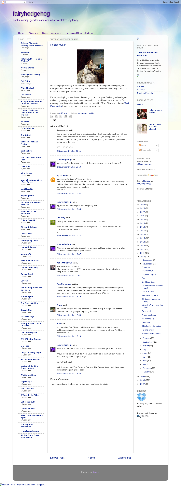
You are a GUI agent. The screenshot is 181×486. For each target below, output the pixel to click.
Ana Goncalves (64, 284)
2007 (142, 384)
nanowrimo (83, 113)
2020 (142, 219)
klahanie (25, 122)
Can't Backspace (29, 332)
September (148, 342)
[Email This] (51, 116)
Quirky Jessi (27, 274)
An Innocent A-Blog (30, 359)
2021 (142, 216)
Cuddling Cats (148, 282)
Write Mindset (27, 88)
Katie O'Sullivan (64, 263)
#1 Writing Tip (148, 319)
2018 (142, 227)
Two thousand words (151, 334)
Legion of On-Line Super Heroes (29, 367)
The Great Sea (27, 388)
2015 (142, 238)
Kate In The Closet (29, 261)
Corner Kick (26, 234)
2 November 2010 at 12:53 (69, 315)
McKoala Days (27, 317)
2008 (142, 380)
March (146, 364)
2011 (142, 253)
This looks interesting (151, 326)
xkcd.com (25, 52)
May (145, 357)
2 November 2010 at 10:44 (69, 236)
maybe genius (27, 196)
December (147, 260)
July (145, 349)
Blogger (95, 472)
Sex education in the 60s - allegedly (155, 126)
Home (21, 33)
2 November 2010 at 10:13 (69, 167)
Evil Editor (26, 81)
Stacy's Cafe (27, 310)
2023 (142, 208)
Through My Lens (29, 241)
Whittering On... (28, 375)
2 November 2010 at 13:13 (69, 336)
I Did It (140, 105)
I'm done (146, 267)
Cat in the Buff (28, 402)
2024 (142, 205)
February (147, 368)
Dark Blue (25, 166)
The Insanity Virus (150, 295)
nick (59, 324)
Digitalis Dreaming (29, 267)
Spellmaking (27, 151)
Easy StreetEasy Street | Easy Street (31, 181)
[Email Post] (54, 120)
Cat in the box (148, 292)
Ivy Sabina (62, 175)
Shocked (146, 322)
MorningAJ (26, 254)
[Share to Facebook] (65, 116)
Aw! (143, 278)
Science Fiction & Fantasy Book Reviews (32, 44)
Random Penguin (145, 93)
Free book (146, 311)
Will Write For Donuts (31, 339)
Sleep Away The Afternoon (28, 212)
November (147, 264)
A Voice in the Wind (30, 395)
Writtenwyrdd (27, 297)
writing (92, 113)
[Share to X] (61, 116)
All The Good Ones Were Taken (30, 436)
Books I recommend (51, 33)
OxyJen (24, 281)
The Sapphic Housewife (27, 425)
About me (33, 33)
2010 (142, 257)
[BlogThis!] (56, 116)
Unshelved (26, 95)
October (146, 338)
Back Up (141, 90)
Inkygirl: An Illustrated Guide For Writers (31, 102)
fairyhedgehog (31, 13)
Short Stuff (26, 135)
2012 (142, 249)
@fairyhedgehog (144, 164)
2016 (142, 234)
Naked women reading (155, 111)
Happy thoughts (149, 274)
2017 (142, 231)
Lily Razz (25, 346)
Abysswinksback (29, 227)
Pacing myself (58, 45)
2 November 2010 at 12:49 (69, 297)
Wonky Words (27, 68)
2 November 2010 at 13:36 (69, 373)
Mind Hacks (26, 173)
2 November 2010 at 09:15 (69, 151)
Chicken (140, 86)
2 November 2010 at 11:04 (69, 275)
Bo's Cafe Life (27, 128)
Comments (146, 150)
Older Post (124, 457)
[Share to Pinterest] (70, 116)
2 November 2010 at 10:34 (69, 193)
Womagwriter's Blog (30, 74)
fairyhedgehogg (144, 184)
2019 (142, 223)
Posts (143, 145)
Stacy (59, 305)
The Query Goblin (29, 303)
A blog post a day (149, 315)
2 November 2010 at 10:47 (69, 254)
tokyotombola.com (30, 431)
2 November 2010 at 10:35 (69, 209)
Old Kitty (61, 218)
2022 (142, 212)
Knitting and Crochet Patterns (79, 33)
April (145, 361)
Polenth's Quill (28, 220)
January (146, 372)
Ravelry (146, 181)
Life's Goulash (28, 409)
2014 (142, 242)
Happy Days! (147, 271)
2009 (142, 376)
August (146, 346)
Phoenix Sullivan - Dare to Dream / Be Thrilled (29, 112)
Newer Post (57, 457)
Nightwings (26, 382)
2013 (142, 245)
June (145, 353)
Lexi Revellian (27, 189)
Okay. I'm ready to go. (31, 352)
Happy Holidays (28, 247)
